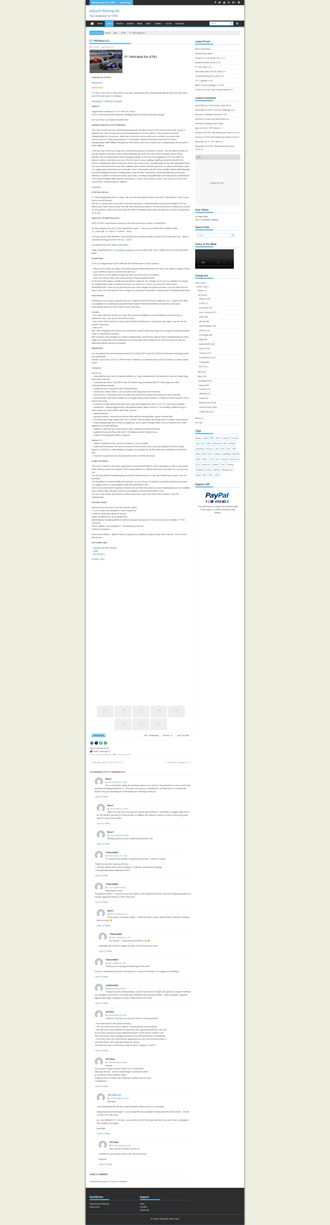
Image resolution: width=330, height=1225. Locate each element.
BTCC (218, 438)
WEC (205, 475)
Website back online (204, 53)
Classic (202, 298)
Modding (226, 454)
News (100, 23)
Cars (109, 23)
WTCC (201, 366)
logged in (105, 1181)
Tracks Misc (204, 411)
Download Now (98, 735)
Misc (200, 371)
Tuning (202, 362)
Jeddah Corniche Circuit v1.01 (208, 62)
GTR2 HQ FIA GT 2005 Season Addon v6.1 (214, 89)
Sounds (225, 459)
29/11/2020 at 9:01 (118, 914)
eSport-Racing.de (104, 11)
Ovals (201, 398)
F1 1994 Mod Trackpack (123, 250)
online (201, 216)
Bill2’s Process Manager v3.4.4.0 (209, 85)
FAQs (148, 23)
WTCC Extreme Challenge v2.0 (221, 110)
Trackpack (200, 470)
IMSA (198, 454)
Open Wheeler (106, 754)
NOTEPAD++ (99, 554)
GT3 (228, 449)
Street (202, 348)
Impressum (95, 1206)
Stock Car (206, 464)
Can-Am (226, 438)
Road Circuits (205, 402)
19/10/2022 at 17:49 (117, 782)
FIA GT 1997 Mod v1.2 (212, 128)
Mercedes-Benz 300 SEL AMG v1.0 (210, 71)
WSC (211, 475)
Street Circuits (205, 407)
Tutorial (216, 470)
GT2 (222, 449)
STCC (198, 464)
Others (202, 330)
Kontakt (143, 1206)
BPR (212, 438)
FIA (117, 754)
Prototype (203, 335)
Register (179, 23)
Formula (122, 754)
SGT (217, 459)
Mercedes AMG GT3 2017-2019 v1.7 (108, 762)
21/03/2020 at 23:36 (121, 1145)
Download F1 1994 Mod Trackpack (107, 101)
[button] (91, 743)
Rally (201, 339)
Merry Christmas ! (203, 49)
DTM (201, 303)
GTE (234, 449)
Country (202, 389)
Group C (210, 449)
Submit (158, 23)
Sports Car (234, 459)
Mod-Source (97, 82)
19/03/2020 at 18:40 (117, 1062)
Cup (197, 443)
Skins (200, 376)
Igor (197, 128)
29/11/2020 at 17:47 (121, 937)
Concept (234, 438)
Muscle (202, 321)
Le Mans (217, 454)
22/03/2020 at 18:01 (117, 1015)
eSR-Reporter (109, 47)
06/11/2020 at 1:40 (117, 963)
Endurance (217, 443)
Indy (204, 454)
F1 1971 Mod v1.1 (216, 141)
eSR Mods (203, 307)
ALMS (206, 438)
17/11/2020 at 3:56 (117, 887)
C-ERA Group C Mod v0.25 (219, 105)
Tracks (119, 23)
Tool (222, 464)
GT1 (217, 449)
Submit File (144, 1210)
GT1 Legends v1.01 (204, 80)
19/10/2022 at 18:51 (119, 808)
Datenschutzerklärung (99, 1203)
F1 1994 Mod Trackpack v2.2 (177, 762)
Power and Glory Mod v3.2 (217, 119)
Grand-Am (200, 449)
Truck (209, 470)
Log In (168, 23)
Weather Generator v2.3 (216, 114)
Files (197, 283)
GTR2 (98, 754)
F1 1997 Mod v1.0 (203, 67)
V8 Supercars (227, 470)
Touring (202, 353)
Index (139, 23)
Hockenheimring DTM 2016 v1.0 (209, 76)
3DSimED (97, 547)
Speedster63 (205, 344)
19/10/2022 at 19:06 (119, 835)
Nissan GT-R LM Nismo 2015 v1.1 (210, 58)
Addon (130, 23)
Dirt (203, 443)
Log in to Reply (101, 796)
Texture (215, 464)
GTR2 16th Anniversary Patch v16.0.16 (222, 132)
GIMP (95, 550)
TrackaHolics (204, 357)
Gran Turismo (205, 312)
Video (128, 754)
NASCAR (236, 454)
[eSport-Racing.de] (92, 23)
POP (197, 422)
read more (96, 187)
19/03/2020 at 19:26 (119, 1098)
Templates (202, 380)
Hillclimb (202, 393)
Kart (210, 454)
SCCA (211, 459)
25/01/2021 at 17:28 (117, 855)
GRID (201, 316)
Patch (198, 459)
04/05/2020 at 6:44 (117, 988)
